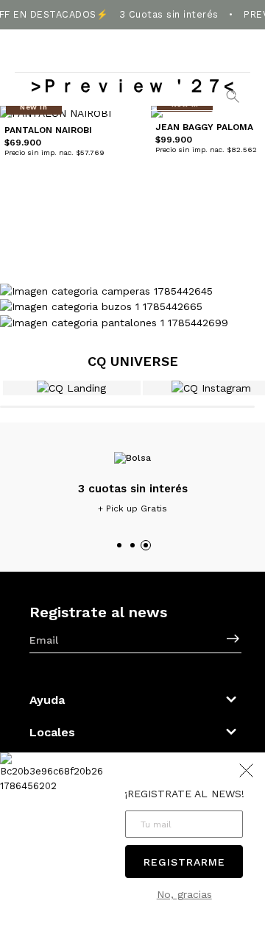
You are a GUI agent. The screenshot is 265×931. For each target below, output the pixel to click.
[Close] (244, 20)
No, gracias (184, 894)
